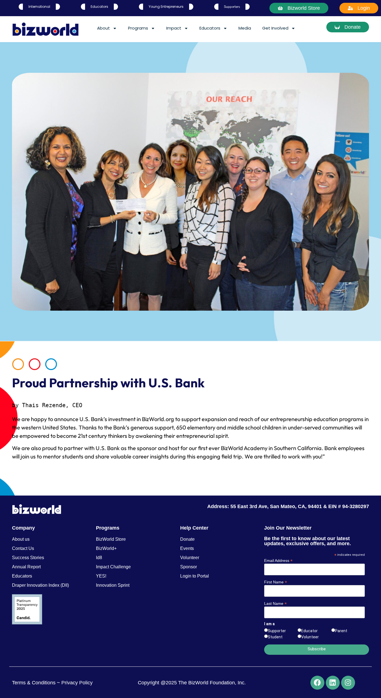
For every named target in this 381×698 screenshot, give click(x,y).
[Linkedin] (333, 683)
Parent (341, 631)
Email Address (278, 560)
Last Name (275, 603)
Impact (173, 28)
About (103, 28)
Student (275, 637)
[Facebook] (317, 683)
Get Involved (275, 28)
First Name (275, 581)
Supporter (277, 631)
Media (244, 28)
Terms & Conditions (34, 682)
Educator (309, 631)
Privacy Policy (76, 682)
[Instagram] (348, 683)
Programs (138, 28)
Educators (209, 28)
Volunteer (310, 637)
